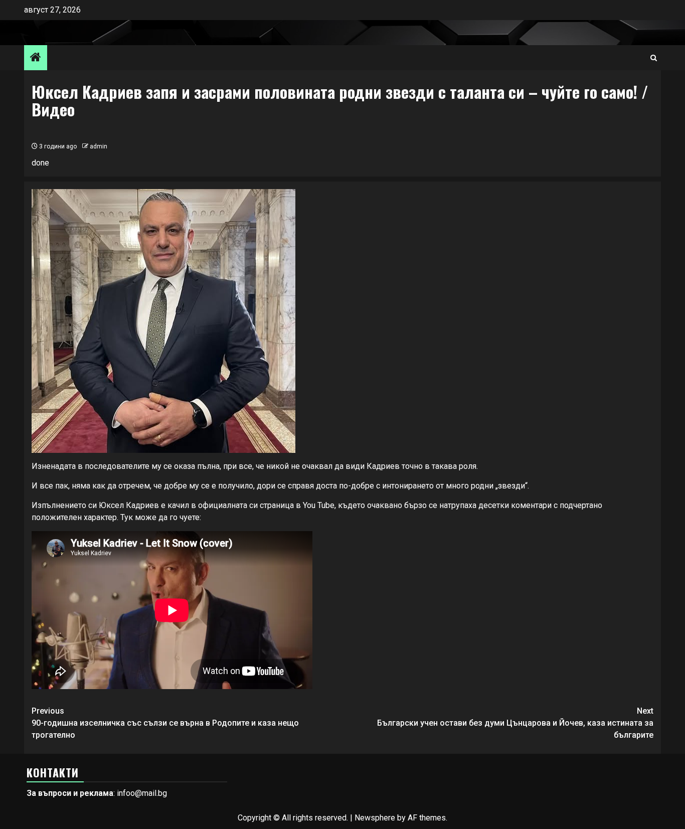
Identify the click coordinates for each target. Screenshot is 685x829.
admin (98, 146)
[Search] (653, 58)
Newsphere (375, 817)
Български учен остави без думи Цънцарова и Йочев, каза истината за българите (515, 723)
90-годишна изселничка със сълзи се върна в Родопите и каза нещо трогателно (165, 723)
